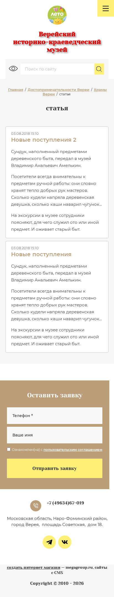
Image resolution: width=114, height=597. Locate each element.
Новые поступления (41, 254)
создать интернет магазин (33, 567)
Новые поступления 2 (43, 139)
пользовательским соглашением (72, 450)
